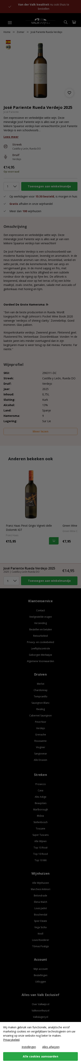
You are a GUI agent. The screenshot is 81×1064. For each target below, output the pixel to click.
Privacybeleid (11, 1040)
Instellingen (29, 1047)
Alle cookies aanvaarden (40, 1056)
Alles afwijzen (51, 1047)
